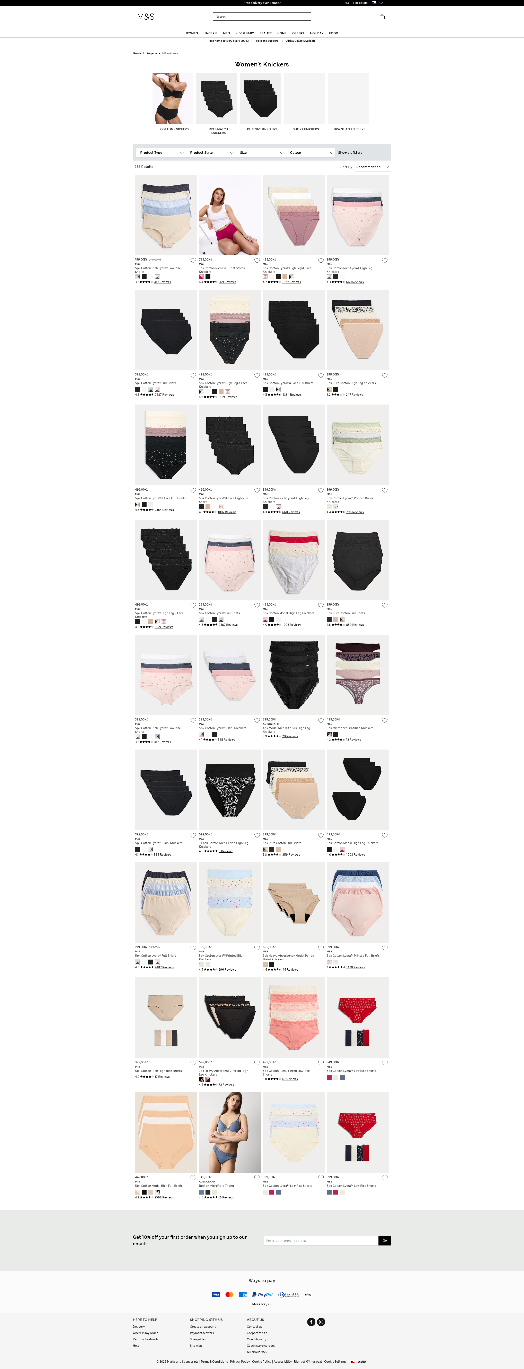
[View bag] (382, 17)
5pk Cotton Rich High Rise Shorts (158, 1071)
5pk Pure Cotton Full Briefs (346, 613)
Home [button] (282, 33)
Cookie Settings (335, 1361)
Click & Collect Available (300, 41)
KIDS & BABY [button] (245, 33)
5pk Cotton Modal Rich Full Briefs (159, 1186)
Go (385, 1240)
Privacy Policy (240, 1361)
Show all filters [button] (350, 153)
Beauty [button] (266, 33)
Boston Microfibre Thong (216, 1186)
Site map (196, 1346)
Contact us (254, 1327)
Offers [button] (298, 33)
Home (137, 53)
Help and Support (267, 41)
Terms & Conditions (214, 1361)
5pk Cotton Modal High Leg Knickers (288, 613)
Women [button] (192, 33)
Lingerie (151, 53)
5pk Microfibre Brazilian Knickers (350, 728)
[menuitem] (192, 33)
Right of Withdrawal (308, 1361)
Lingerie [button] (210, 33)
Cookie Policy (261, 1361)
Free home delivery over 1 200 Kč (229, 41)
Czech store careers (261, 1346)
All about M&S (257, 1352)
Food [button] (333, 33)
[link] (374, 2)
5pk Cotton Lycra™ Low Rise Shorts (351, 1071)
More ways (260, 1304)
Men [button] (226, 33)
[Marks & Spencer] (146, 17)
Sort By (346, 167)
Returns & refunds (145, 1339)
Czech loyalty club (260, 1339)
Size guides (198, 1339)
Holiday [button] (316, 33)
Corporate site (257, 1333)
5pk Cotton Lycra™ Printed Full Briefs (353, 956)
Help (136, 1346)
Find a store (360, 2)
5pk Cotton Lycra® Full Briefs (155, 383)
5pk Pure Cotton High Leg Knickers (351, 383)
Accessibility (283, 1361)
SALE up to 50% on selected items (262, 3)
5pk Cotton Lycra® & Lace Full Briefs (288, 383)
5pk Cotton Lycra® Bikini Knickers (222, 728)
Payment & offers (202, 1333)
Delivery (139, 1327)
